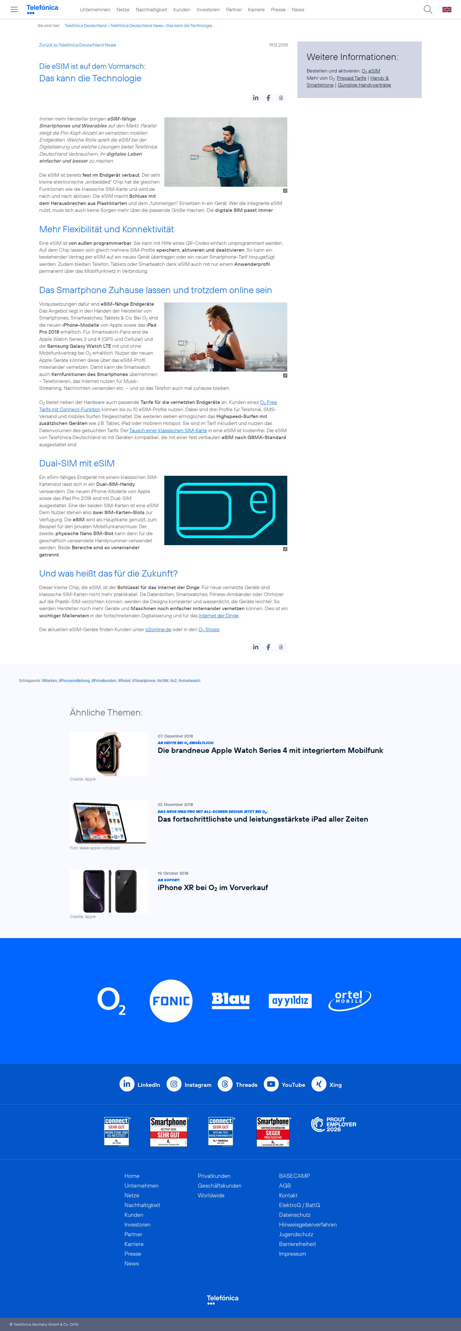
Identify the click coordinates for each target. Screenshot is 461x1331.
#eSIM (162, 681)
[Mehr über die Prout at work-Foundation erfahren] (333, 1132)
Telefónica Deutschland (86, 25)
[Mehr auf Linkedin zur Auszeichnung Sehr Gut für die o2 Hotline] (222, 1132)
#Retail (124, 681)
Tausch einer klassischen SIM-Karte (168, 430)
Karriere (256, 9)
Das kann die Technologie (189, 25)
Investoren (208, 9)
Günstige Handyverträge (364, 85)
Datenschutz (294, 1214)
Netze (123, 9)
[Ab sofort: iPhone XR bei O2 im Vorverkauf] (227, 894)
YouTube (293, 1084)
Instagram (198, 1084)
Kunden (181, 9)
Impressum (292, 1253)
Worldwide (211, 1195)
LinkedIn (149, 1084)
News (298, 9)
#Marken (49, 681)
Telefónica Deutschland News (136, 25)
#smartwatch (189, 681)
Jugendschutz (296, 1234)
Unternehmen (95, 9)
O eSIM (371, 70)
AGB (285, 1185)
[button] (255, 98)
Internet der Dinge (219, 615)
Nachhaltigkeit (151, 9)
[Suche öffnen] (428, 9)
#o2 (173, 681)
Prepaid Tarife (351, 78)
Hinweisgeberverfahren (308, 1224)
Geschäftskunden (219, 1185)
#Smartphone (144, 681)
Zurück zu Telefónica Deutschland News (77, 45)
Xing (336, 1084)
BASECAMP (294, 1175)
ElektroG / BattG (299, 1205)
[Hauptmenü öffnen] (14, 9)
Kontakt (288, 1195)
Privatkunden (214, 1175)
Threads (246, 1084)
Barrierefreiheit (297, 1244)
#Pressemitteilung (74, 681)
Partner (234, 9)
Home (132, 1175)
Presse (278, 9)
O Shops (209, 629)
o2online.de (158, 629)
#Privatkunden (104, 681)
